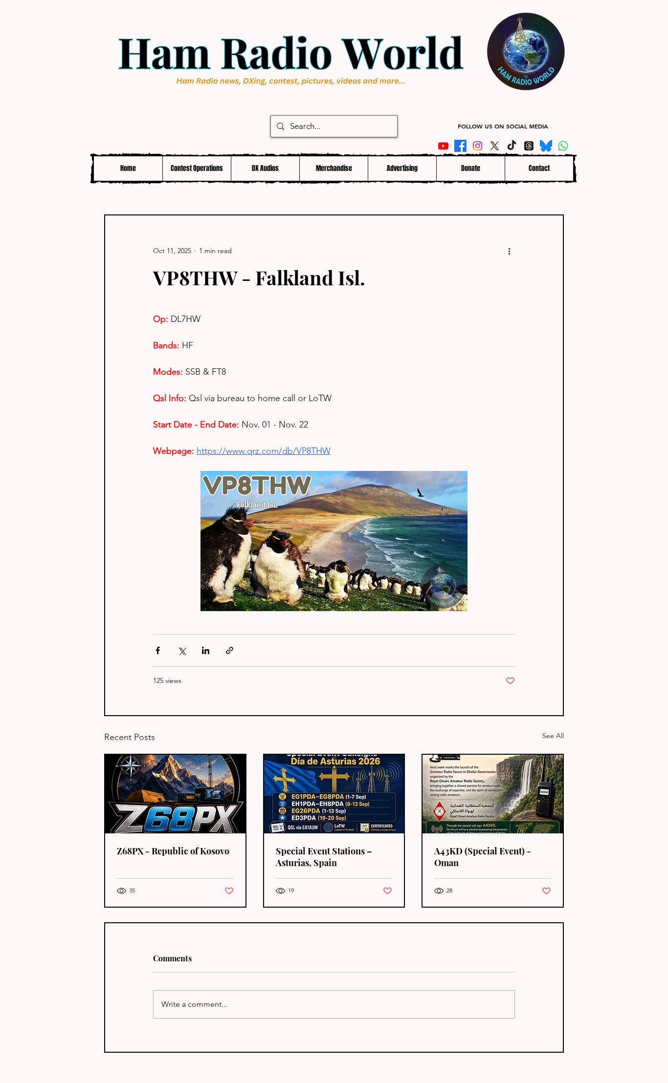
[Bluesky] (546, 146)
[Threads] (529, 146)
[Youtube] (443, 146)
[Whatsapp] (563, 146)
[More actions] (509, 250)
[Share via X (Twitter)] (181, 650)
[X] (495, 146)
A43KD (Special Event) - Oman (482, 857)
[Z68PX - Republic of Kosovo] (175, 794)
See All (553, 735)
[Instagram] (477, 146)
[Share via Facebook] (157, 650)
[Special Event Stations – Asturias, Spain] (334, 794)
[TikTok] (512, 146)
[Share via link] (229, 650)
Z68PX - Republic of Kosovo (173, 851)
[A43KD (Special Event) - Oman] (493, 794)
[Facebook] (460, 146)
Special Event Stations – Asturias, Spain (324, 857)
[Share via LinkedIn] (205, 650)
